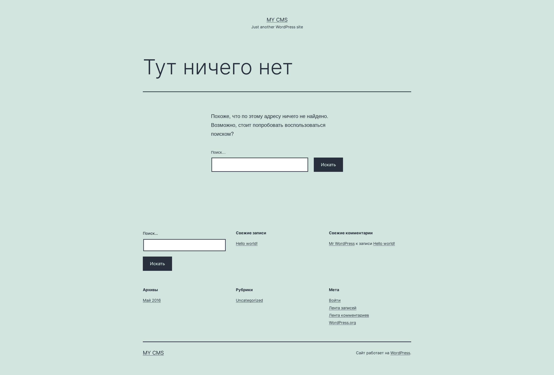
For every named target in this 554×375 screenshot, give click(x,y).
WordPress (400, 353)
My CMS (277, 20)
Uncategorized (249, 300)
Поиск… (218, 152)
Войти (335, 300)
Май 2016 (152, 300)
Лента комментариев (349, 315)
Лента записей (342, 308)
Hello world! (247, 243)
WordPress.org (342, 322)
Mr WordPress (342, 243)
